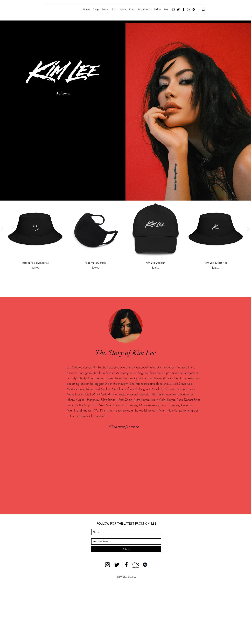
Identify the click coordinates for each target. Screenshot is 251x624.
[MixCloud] (188, 9)
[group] (125, 235)
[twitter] (178, 9)
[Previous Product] (2, 229)
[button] (203, 9)
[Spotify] (194, 9)
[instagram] (173, 9)
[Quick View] (35, 229)
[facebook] (183, 9)
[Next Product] (249, 229)
